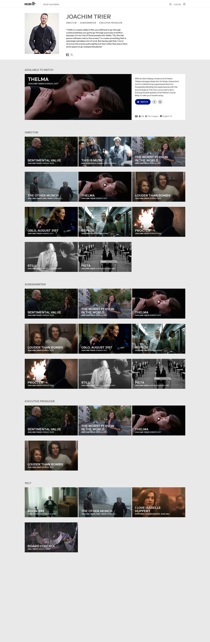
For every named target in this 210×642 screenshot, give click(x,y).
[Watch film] (105, 185)
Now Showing (51, 4)
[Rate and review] (160, 102)
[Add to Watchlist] (154, 102)
